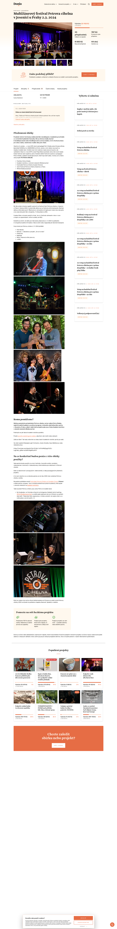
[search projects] (89, 4)
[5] (62, 63)
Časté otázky (50, 89)
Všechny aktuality (19, 124)
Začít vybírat (97, 4)
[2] (29, 63)
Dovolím (83, 918)
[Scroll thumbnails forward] (70, 63)
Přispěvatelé (37, 89)
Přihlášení (83, 4)
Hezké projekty (62, 89)
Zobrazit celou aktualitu (23, 119)
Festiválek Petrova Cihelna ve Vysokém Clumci (44, 481)
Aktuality (25, 89)
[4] (51, 63)
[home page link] (18, 4)
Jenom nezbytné (83, 922)
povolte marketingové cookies (27, 436)
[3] (40, 63)
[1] (19, 63)
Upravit (82, 926)
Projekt (16, 89)
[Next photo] (70, 40)
